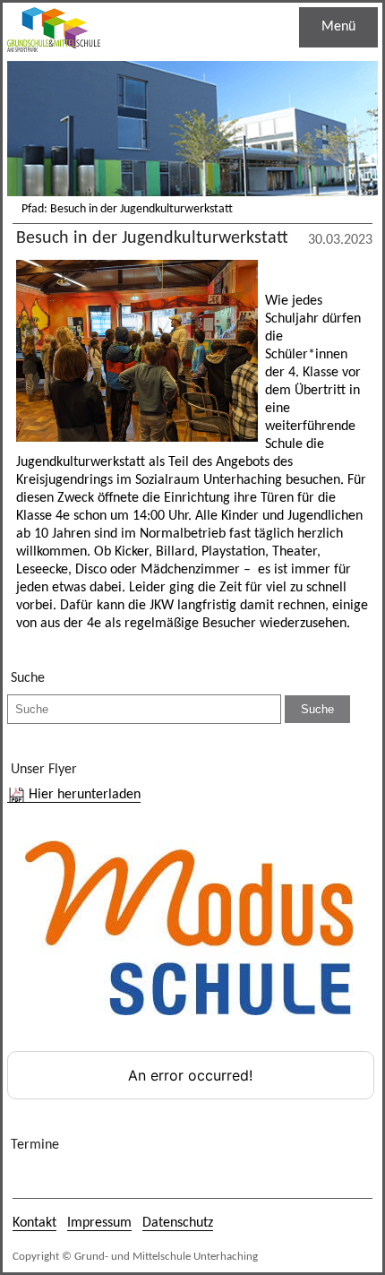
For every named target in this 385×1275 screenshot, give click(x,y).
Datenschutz (177, 1223)
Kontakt (34, 1223)
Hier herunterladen (85, 795)
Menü (338, 27)
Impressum (99, 1223)
